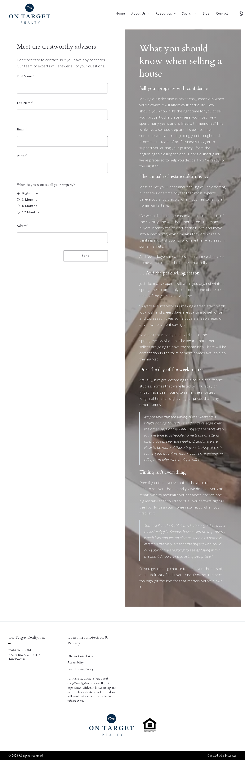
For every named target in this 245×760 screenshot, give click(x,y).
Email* (22, 129)
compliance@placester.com (83, 683)
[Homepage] (29, 13)
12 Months (30, 212)
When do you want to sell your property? (46, 185)
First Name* (25, 76)
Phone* (22, 156)
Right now (30, 193)
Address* (23, 226)
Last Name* (25, 103)
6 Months (30, 206)
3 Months (30, 200)
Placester (231, 756)
